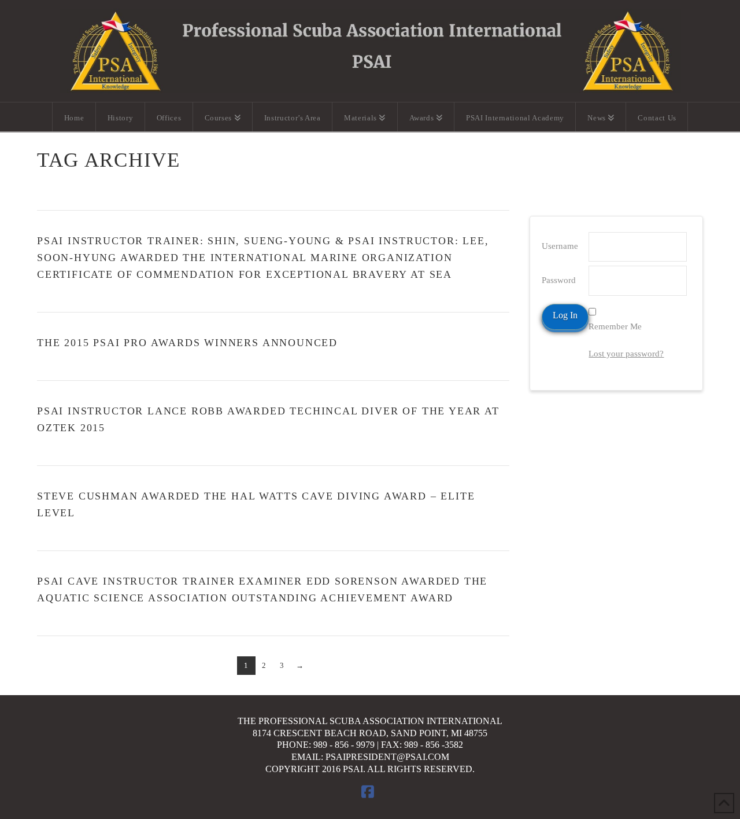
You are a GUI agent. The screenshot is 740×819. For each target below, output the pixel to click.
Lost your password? (626, 353)
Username (560, 246)
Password (559, 280)
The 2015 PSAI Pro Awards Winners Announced (187, 342)
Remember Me (615, 326)
